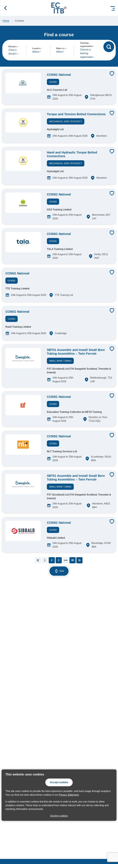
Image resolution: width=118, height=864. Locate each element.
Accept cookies (59, 782)
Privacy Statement (69, 795)
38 (72, 560)
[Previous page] (38, 560)
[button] (5, 8)
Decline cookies (59, 815)
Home (6, 20)
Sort (61, 571)
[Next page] (79, 560)
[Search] (108, 46)
